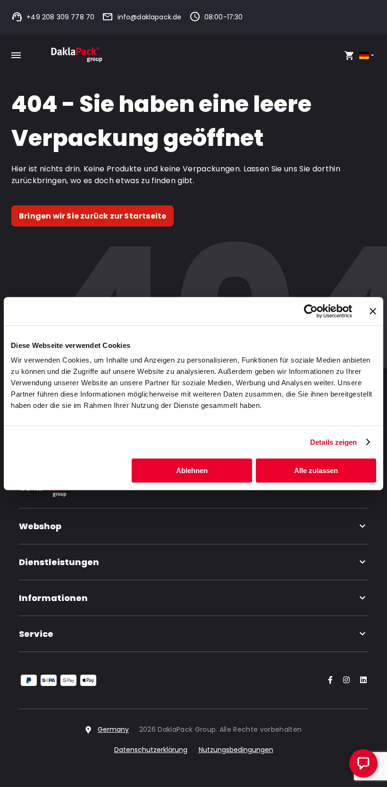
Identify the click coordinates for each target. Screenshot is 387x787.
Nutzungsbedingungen (236, 749)
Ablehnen (192, 470)
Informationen (53, 598)
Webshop (40, 526)
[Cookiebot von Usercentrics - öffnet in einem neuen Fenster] (310, 311)
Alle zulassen (316, 470)
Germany (113, 729)
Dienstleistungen (59, 562)
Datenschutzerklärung (150, 749)
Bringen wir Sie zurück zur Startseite (92, 216)
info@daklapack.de (149, 17)
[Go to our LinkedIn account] (360, 680)
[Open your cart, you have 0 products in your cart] (349, 55)
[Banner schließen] (373, 311)
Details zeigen (333, 442)
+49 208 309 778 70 (60, 17)
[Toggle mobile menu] (16, 55)
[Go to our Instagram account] (344, 680)
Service (36, 634)
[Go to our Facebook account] (328, 680)
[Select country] (367, 55)
